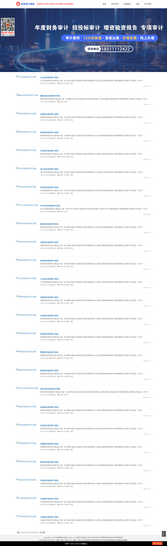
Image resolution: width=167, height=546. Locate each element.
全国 (78, 540)
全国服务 (127, 4)
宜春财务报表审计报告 (49, 480)
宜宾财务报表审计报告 (49, 151)
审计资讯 (114, 4)
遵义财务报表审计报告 (49, 169)
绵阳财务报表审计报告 (49, 297)
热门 (70, 540)
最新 (62, 540)
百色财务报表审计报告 (49, 316)
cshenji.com (71, 537)
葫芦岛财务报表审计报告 (50, 389)
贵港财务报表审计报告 (49, 114)
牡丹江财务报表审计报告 (50, 206)
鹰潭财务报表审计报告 (49, 352)
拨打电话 (157, 543)
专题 (137, 4)
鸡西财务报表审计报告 (49, 242)
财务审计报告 (28, 4)
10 (35, 532)
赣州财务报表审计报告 (49, 224)
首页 (104, 4)
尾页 (44, 532)
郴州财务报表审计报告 (49, 462)
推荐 (66, 540)
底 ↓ (163, 535)
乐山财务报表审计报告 (49, 77)
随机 (74, 540)
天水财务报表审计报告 (49, 279)
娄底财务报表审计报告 (49, 334)
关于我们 (148, 4)
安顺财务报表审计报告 (49, 444)
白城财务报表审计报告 (49, 499)
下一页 (38, 532)
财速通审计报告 (61, 537)
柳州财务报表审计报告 (49, 132)
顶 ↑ (163, 532)
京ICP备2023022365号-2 (47, 540)
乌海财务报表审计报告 (49, 517)
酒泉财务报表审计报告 (49, 407)
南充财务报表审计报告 (49, 425)
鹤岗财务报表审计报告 (49, 371)
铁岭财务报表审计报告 (49, 261)
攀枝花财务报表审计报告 (50, 96)
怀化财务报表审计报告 (49, 187)
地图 (57, 540)
